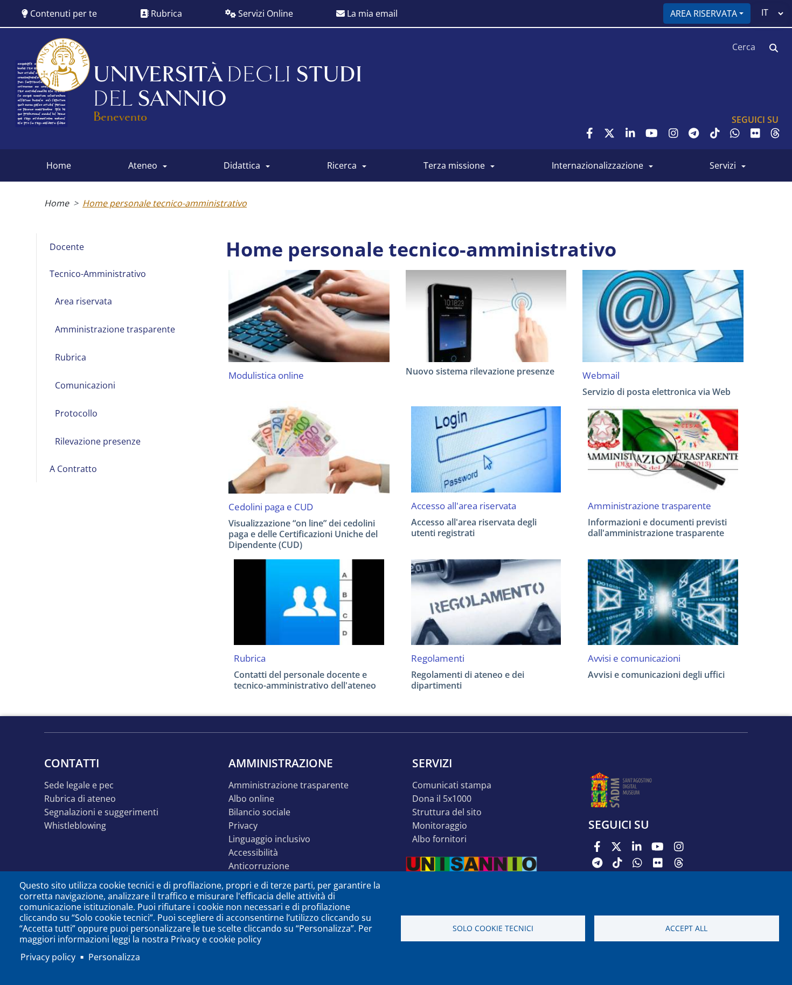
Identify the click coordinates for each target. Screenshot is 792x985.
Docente (67, 247)
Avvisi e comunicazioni (634, 658)
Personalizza (114, 957)
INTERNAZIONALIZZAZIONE (597, 165)
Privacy (243, 825)
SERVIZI (723, 165)
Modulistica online (266, 375)
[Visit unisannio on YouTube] (651, 133)
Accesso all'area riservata (463, 506)
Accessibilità (253, 852)
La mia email (371, 13)
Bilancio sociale (259, 812)
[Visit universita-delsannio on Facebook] (589, 133)
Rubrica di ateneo (80, 798)
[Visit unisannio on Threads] (775, 133)
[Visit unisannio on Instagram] (673, 133)
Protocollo (76, 413)
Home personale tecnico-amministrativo (164, 203)
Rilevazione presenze (98, 441)
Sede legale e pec (79, 785)
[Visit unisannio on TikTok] (715, 133)
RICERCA (342, 165)
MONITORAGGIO (439, 825)
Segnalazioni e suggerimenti (101, 812)
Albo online (251, 798)
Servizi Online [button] (264, 13)
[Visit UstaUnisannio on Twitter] (609, 133)
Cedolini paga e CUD (270, 507)
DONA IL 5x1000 (441, 798)
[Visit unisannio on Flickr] (755, 133)
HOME (58, 165)
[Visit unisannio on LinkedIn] (630, 133)
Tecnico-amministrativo (98, 274)
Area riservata (703, 13)
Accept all (686, 928)
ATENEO (142, 165)
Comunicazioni (85, 385)
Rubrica (165, 13)
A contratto (73, 469)
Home (56, 203)
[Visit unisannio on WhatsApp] (735, 133)
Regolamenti (437, 658)
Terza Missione (454, 165)
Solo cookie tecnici (493, 928)
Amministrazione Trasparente (288, 785)
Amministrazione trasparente (115, 329)
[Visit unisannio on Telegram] (694, 133)
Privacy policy (47, 957)
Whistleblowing (75, 825)
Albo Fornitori (439, 839)
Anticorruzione (258, 866)
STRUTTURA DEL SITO (447, 812)
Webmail (601, 375)
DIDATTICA (242, 165)
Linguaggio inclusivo (269, 839)
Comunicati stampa (451, 785)
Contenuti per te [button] (62, 13)
